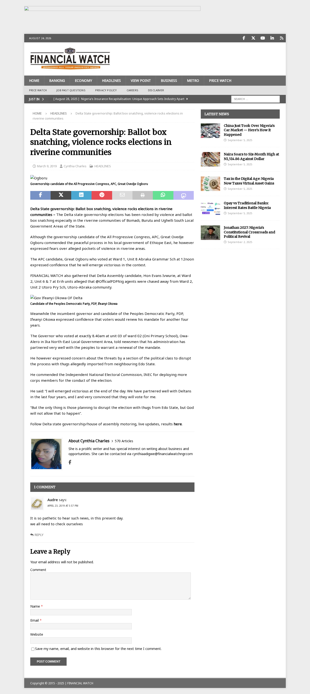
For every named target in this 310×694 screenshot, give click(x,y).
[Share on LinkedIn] (81, 195)
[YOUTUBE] (262, 38)
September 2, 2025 (240, 242)
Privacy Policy (106, 90)
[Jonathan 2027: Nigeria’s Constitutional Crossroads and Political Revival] (210, 232)
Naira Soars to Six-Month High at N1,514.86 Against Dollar (251, 156)
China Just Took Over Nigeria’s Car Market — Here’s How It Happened (249, 130)
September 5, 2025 (240, 140)
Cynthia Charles (75, 166)
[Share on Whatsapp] (163, 195)
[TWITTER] (253, 38)
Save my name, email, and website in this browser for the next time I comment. (98, 648)
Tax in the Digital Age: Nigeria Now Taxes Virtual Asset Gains (249, 180)
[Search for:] (255, 98)
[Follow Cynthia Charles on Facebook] (70, 462)
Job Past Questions (70, 90)
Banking (57, 80)
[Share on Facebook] (40, 195)
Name (35, 606)
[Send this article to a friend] (122, 195)
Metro (193, 80)
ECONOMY (83, 80)
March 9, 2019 (47, 166)
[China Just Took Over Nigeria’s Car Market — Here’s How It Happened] (210, 130)
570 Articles (124, 441)
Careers (132, 90)
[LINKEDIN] (272, 38)
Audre (52, 499)
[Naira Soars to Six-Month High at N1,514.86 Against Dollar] (210, 159)
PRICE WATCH (220, 80)
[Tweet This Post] (61, 195)
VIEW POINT (141, 80)
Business (169, 80)
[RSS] (281, 38)
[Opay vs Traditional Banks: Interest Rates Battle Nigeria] (210, 208)
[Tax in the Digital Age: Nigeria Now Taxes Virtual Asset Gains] (210, 183)
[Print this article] (142, 195)
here (178, 423)
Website (36, 634)
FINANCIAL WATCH (80, 683)
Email (35, 620)
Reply (39, 534)
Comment (38, 569)
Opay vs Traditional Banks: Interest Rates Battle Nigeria (247, 205)
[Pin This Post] (102, 195)
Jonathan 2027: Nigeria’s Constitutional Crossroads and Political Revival (249, 231)
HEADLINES (111, 80)
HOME (34, 80)
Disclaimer (156, 90)
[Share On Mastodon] (183, 195)
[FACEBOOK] (244, 38)
